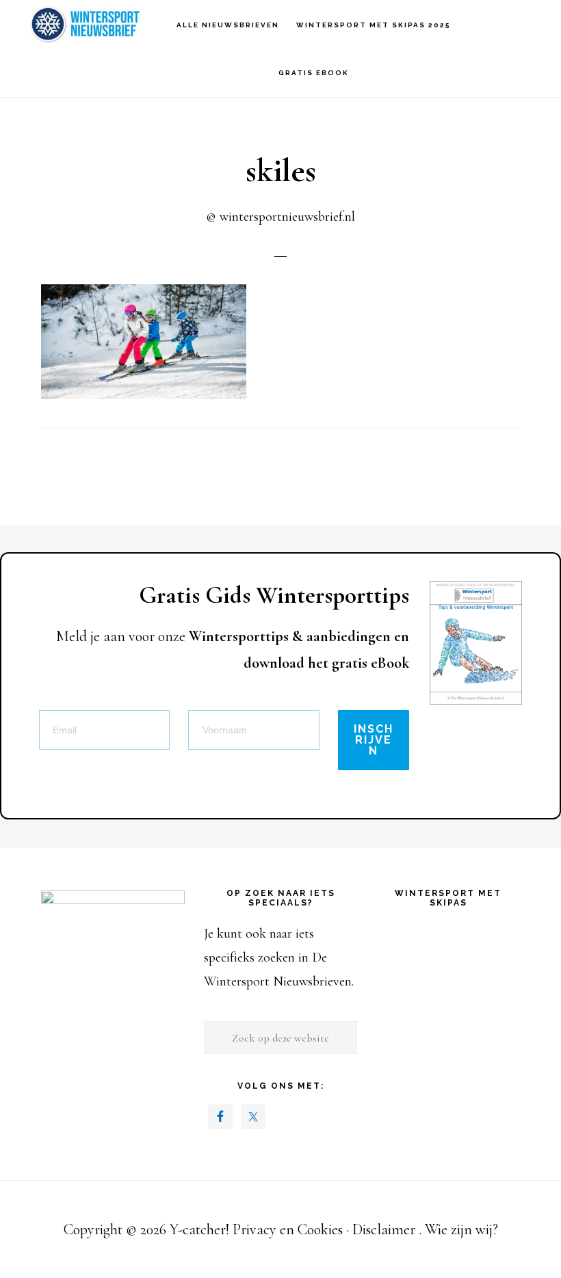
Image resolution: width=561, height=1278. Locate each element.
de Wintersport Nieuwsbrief (89, 24)
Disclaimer (383, 1229)
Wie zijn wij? (461, 1229)
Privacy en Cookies (288, 1229)
